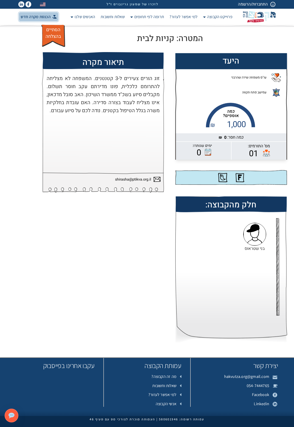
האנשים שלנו (85, 16)
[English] (43, 4)
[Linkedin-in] (21, 4)
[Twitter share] (222, 177)
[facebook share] (239, 177)
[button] (38, 17)
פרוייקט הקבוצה (219, 16)
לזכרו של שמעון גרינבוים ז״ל (132, 4)
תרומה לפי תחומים (149, 16)
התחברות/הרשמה (253, 4)
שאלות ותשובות (113, 16)
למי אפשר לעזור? (184, 16)
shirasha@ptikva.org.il (133, 179)
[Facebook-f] (28, 4)
